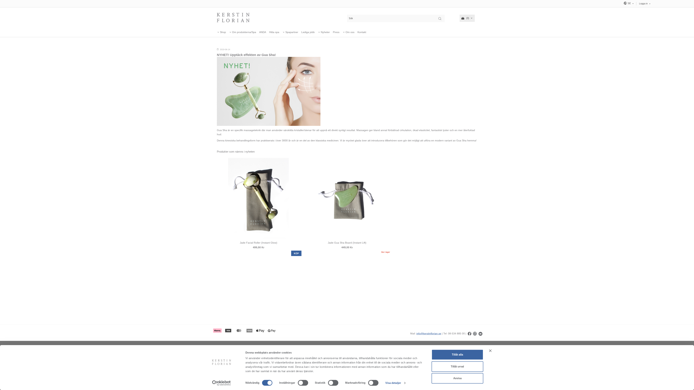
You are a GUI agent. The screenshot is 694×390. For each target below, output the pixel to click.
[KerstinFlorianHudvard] (469, 333)
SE (629, 3)
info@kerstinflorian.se (428, 333)
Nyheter (325, 32)
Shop (223, 32)
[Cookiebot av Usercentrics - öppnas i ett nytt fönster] (221, 383)
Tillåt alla (457, 354)
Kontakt (361, 32)
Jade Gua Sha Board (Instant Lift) (347, 242)
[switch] (303, 383)
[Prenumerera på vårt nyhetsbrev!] (480, 333)
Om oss (350, 32)
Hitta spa (274, 32)
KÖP (296, 253)
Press (336, 32)
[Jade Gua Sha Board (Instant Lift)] (347, 198)
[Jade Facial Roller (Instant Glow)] (258, 198)
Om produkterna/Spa (244, 32)
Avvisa (457, 378)
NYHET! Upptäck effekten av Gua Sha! (246, 55)
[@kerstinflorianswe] (475, 333)
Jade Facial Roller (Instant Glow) (258, 242)
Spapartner (291, 32)
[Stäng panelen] (490, 350)
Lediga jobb (308, 32)
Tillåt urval (457, 366)
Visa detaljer (393, 382)
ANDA (262, 32)
